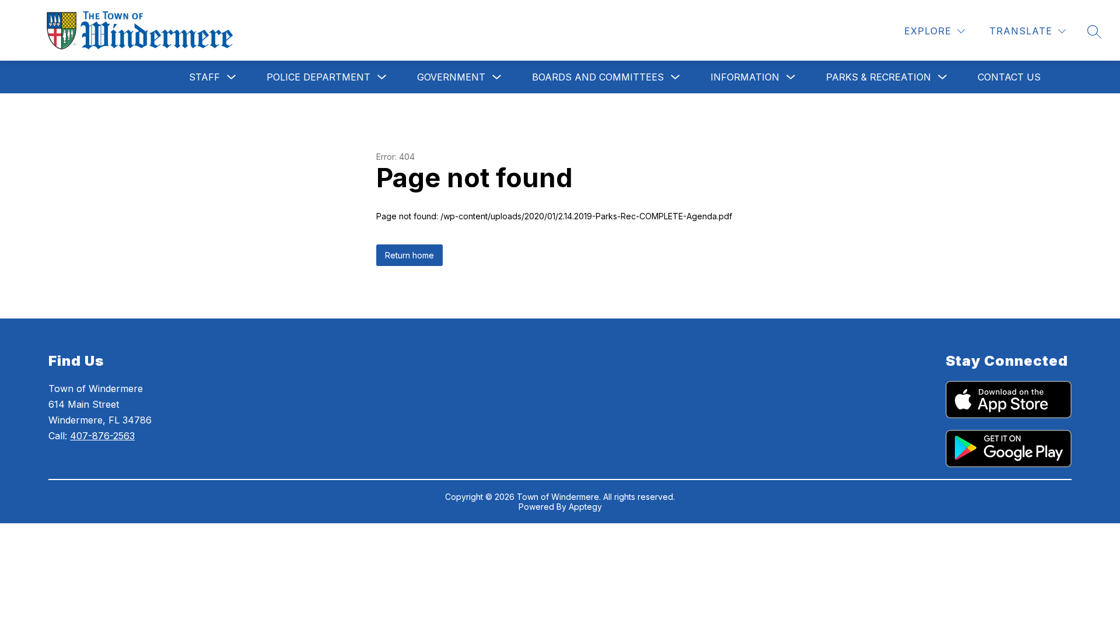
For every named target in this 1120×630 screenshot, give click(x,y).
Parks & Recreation (878, 77)
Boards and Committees (598, 77)
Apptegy (585, 507)
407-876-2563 (102, 436)
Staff (204, 77)
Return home (409, 255)
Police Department (318, 77)
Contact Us (1009, 77)
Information (744, 77)
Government (451, 77)
